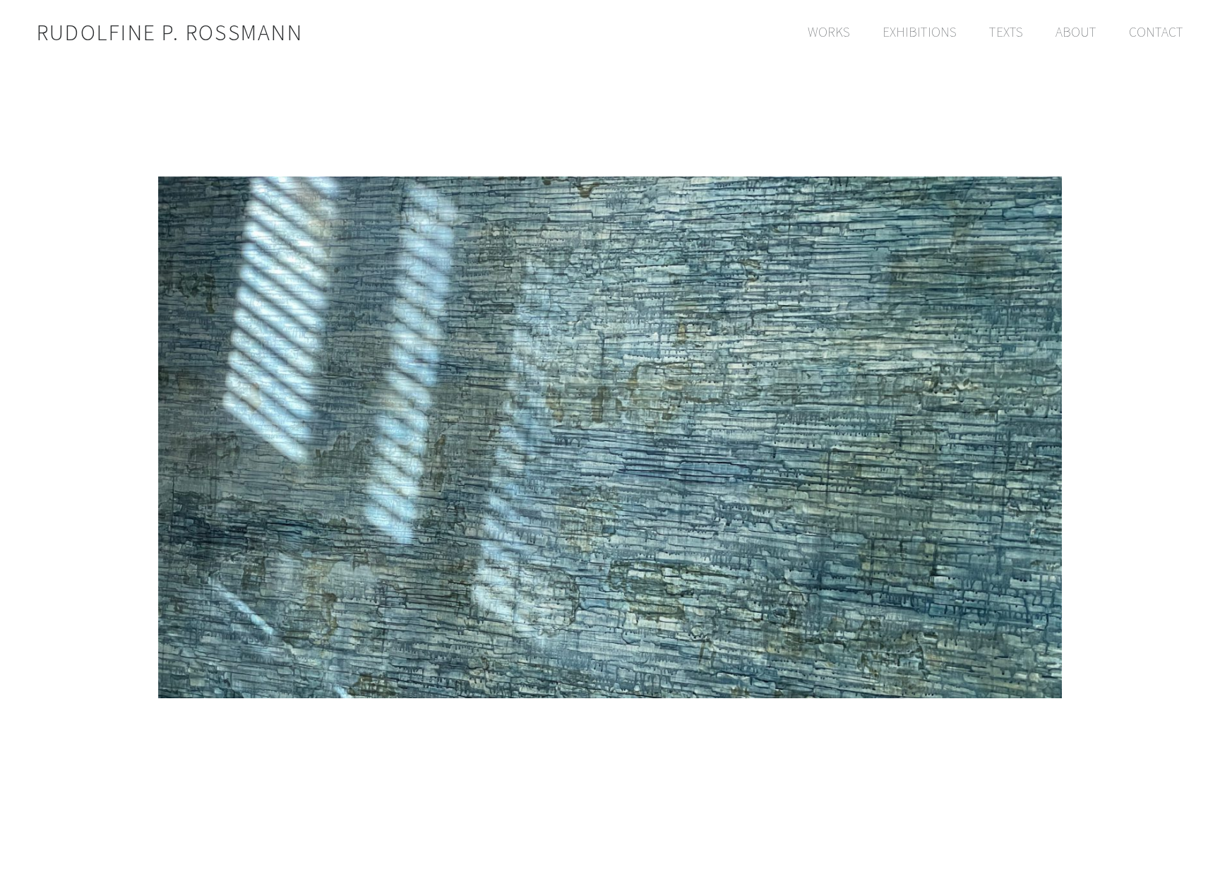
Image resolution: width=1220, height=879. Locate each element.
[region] (610, 355)
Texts (1006, 31)
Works (829, 31)
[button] (1197, 859)
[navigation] (987, 32)
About (1075, 31)
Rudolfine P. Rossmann (170, 32)
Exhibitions (920, 31)
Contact (1156, 31)
